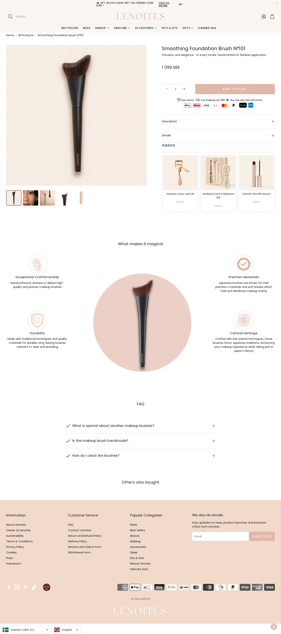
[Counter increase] (184, 89)
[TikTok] (34, 587)
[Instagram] (17, 587)
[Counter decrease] (166, 89)
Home (10, 35)
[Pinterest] (25, 587)
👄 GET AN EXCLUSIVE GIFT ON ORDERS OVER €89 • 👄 (139, 4)
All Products (26, 35)
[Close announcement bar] (277, 3)
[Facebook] (8, 587)
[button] (38, 16)
